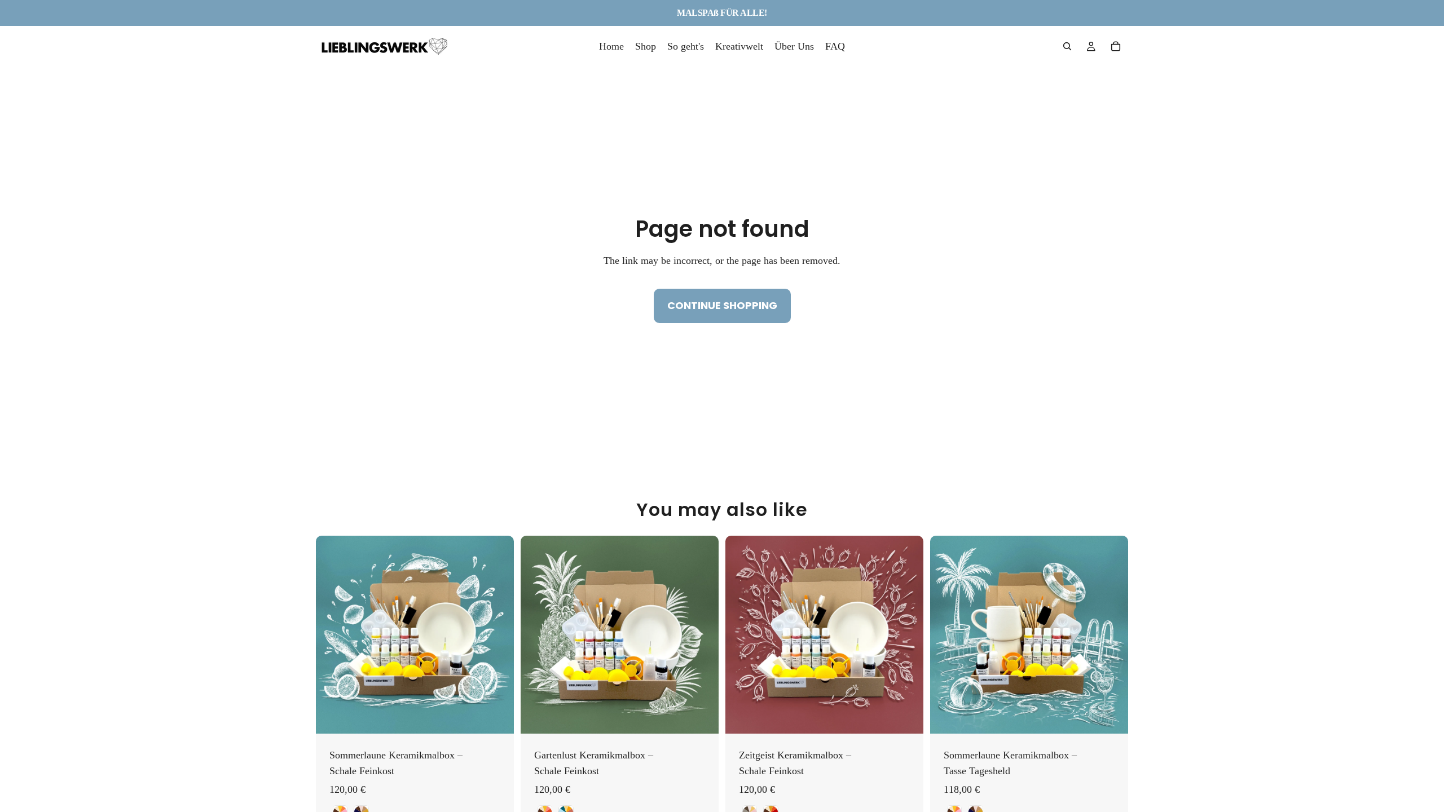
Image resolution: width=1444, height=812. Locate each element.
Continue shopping (722, 305)
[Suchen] (1067, 46)
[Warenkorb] (1115, 46)
